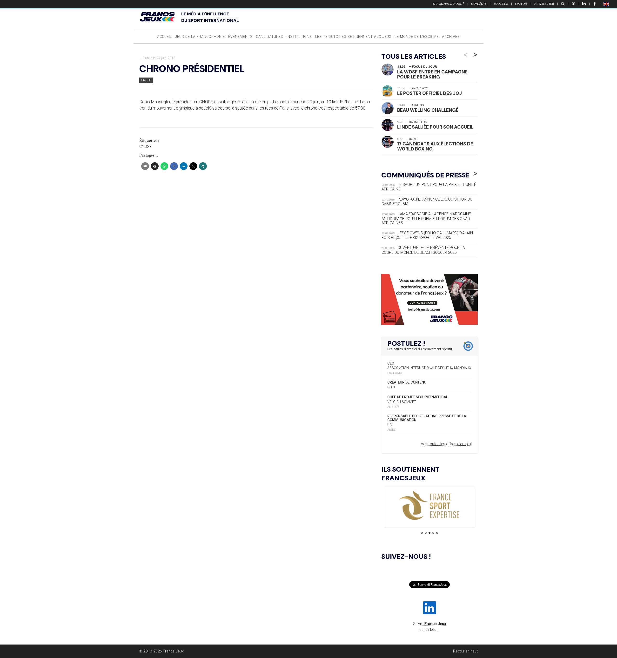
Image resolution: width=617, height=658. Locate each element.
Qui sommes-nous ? (448, 4)
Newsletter (544, 4)
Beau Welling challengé (427, 110)
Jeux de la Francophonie (200, 37)
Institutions (299, 37)
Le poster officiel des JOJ (429, 93)
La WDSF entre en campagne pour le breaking (432, 74)
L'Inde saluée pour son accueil (435, 127)
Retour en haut (465, 651)
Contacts (479, 4)
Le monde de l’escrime (417, 37)
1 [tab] (422, 533)
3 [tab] (429, 533)
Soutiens (501, 4)
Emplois (521, 4)
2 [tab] (426, 533)
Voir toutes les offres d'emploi (446, 444)
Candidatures (269, 37)
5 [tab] (437, 533)
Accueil (164, 37)
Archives (451, 37)
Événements (240, 37)
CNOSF (146, 80)
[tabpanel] (429, 506)
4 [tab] (433, 533)
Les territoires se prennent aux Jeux (353, 37)
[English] (606, 4)
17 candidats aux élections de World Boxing (435, 146)
